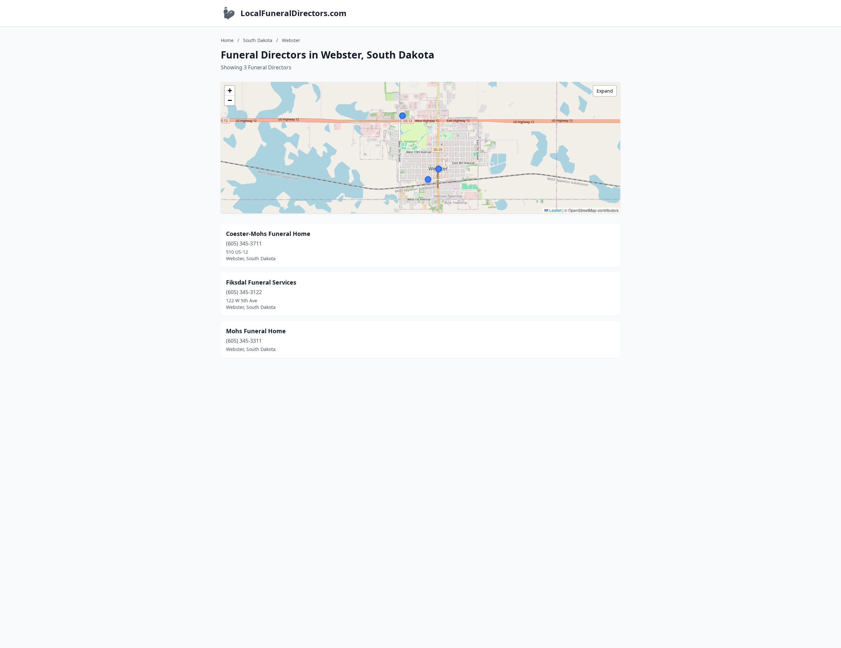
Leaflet (554, 210)
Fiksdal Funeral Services (261, 282)
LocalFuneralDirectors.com (293, 13)
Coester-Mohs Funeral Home (268, 234)
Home (227, 40)
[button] (402, 115)
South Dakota (257, 40)
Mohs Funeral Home (256, 331)
